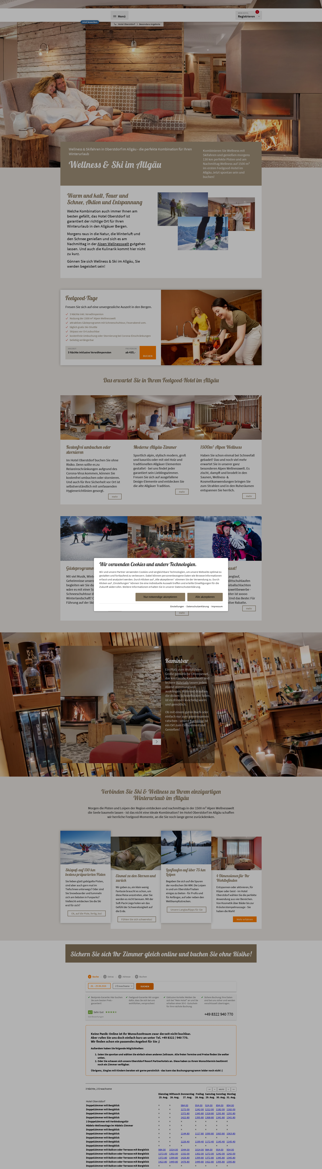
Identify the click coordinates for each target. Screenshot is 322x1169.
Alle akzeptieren (205, 596)
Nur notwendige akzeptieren (160, 596)
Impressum (217, 606)
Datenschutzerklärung (197, 606)
